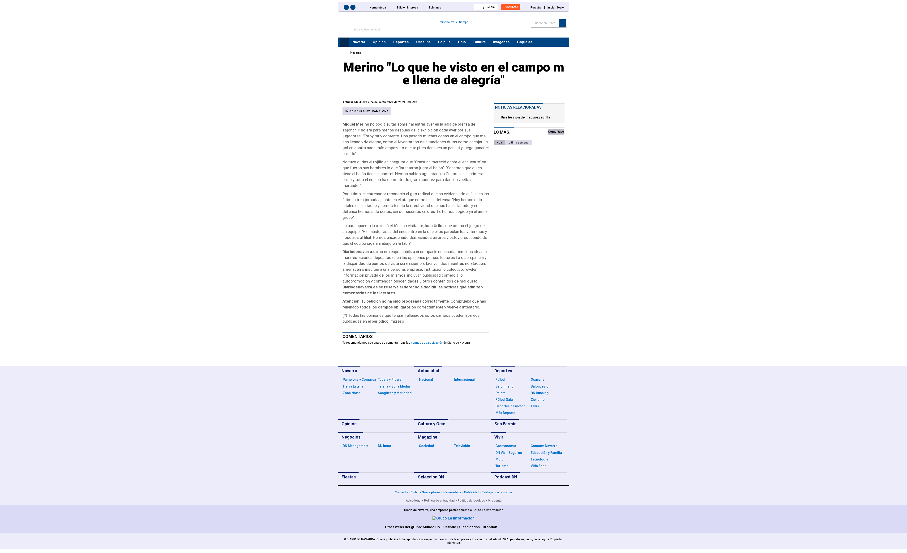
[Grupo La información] (453, 518)
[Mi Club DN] (461, 7)
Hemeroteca (378, 7)
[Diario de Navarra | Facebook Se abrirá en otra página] (347, 8)
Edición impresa (407, 7)
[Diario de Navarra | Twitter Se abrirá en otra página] (353, 8)
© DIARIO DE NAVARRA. (360, 539)
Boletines (435, 7)
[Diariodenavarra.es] (343, 53)
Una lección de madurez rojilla (525, 117)
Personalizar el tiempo (453, 22)
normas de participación (427, 342)
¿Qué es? (489, 7)
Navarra (355, 52)
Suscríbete (511, 7)
